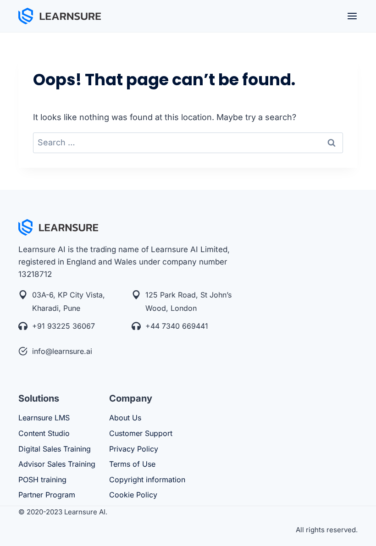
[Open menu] (352, 16)
